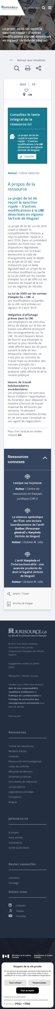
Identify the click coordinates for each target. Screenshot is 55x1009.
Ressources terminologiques (25, 761)
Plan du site (15, 716)
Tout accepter (27, 990)
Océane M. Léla (33, 542)
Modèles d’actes (18, 751)
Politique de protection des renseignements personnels (26, 1000)
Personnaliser (39, 982)
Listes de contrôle (19, 766)
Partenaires (15, 842)
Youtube (21, 916)
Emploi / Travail (21, 593)
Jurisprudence (17, 786)
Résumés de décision (21, 771)
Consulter (29, 156)
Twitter (20, 911)
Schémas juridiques (20, 776)
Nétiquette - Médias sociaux (23, 676)
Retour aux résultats (31, 60)
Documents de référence (23, 781)
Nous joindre (16, 837)
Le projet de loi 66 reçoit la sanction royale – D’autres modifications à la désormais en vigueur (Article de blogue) (30, 143)
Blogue (13, 802)
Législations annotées (21, 792)
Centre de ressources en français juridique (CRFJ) (27, 493)
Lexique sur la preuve (27, 483)
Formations (15, 797)
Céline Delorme (29, 173)
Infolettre (14, 878)
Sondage (14, 883)
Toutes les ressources (21, 746)
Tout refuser (15, 982)
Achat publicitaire (19, 847)
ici (19, 435)
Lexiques (14, 756)
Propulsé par (9, 1004)
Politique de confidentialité (14, 996)
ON (30, 95)
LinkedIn (21, 905)
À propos (14, 832)
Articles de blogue (23, 603)
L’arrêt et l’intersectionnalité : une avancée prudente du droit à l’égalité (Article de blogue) (27, 568)
